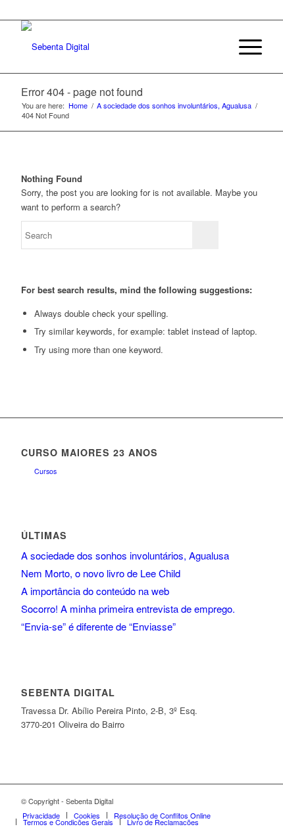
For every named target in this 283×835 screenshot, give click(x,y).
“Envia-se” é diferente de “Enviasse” (98, 626)
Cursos (45, 471)
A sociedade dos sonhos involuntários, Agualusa (174, 105)
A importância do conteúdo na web (95, 591)
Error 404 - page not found (82, 91)
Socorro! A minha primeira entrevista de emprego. (128, 608)
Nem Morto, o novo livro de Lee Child (100, 573)
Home (78, 105)
